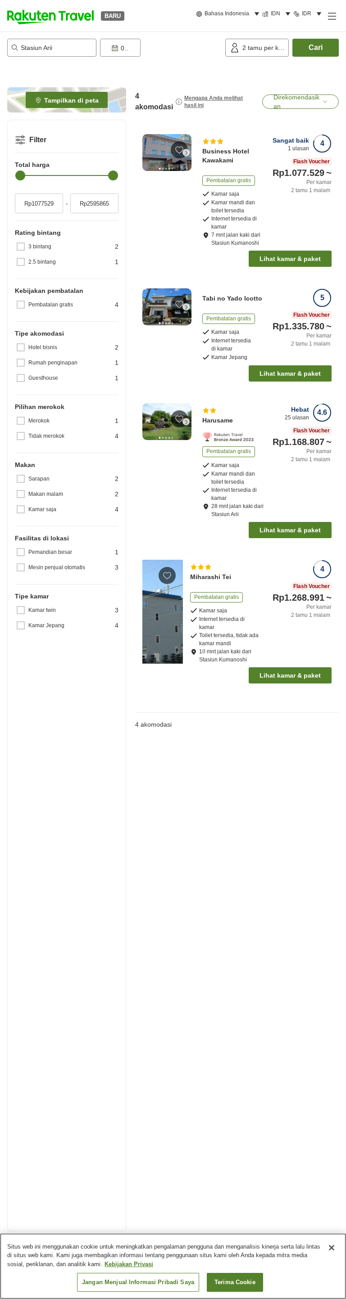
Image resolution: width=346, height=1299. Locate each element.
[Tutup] (331, 1248)
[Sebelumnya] (147, 152)
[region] (173, 1266)
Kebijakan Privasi (129, 1264)
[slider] (20, 175)
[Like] (179, 149)
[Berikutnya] (186, 152)
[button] (50, 15)
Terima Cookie (234, 1282)
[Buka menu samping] (331, 16)
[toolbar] (161, 48)
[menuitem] (229, 14)
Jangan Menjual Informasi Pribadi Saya (138, 1282)
